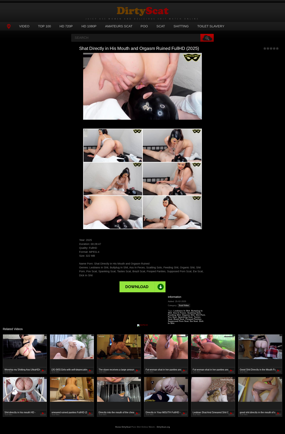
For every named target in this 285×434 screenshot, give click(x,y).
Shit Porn (200, 315)
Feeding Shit (174, 315)
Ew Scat (194, 321)
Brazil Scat (179, 319)
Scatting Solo (194, 313)
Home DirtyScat (123, 427)
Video (24, 26)
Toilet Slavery (210, 26)
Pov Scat (172, 317)
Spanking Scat (185, 317)
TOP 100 (44, 26)
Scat (160, 26)
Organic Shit (188, 315)
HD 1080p (88, 26)
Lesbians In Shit (182, 311)
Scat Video (184, 305)
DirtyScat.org (163, 427)
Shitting (181, 26)
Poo (144, 26)
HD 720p (66, 26)
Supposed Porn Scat (178, 321)
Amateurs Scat (118, 26)
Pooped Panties (193, 319)
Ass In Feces (179, 313)
